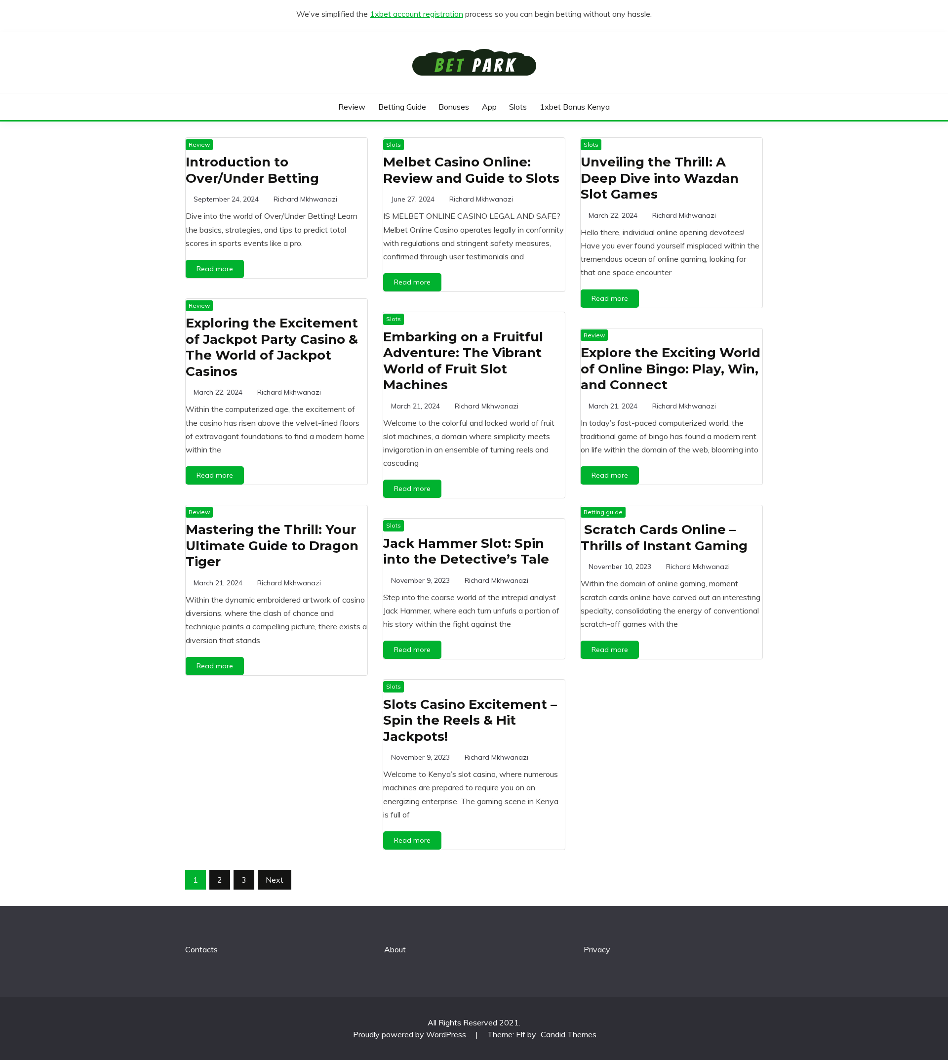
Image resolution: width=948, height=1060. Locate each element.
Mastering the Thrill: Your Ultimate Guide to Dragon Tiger (272, 546)
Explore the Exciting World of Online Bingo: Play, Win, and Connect (670, 369)
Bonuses (453, 107)
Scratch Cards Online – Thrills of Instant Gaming (664, 538)
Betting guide (402, 107)
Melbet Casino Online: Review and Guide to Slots (471, 170)
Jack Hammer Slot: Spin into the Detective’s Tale (466, 551)
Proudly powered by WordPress (410, 1034)
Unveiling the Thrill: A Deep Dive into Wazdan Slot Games (660, 178)
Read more (215, 268)
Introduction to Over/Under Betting (252, 170)
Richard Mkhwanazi (305, 199)
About (395, 949)
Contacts (201, 949)
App (489, 107)
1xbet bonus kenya (575, 107)
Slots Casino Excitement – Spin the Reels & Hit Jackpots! (470, 720)
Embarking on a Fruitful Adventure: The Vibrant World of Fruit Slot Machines (463, 361)
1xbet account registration (416, 14)
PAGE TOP (919, 1019)
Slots (518, 107)
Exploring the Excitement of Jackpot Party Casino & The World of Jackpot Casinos (272, 347)
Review (351, 107)
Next (274, 880)
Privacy (597, 949)
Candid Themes (568, 1034)
